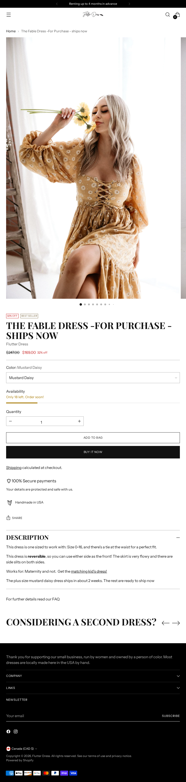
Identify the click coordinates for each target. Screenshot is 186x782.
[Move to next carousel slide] (176, 623)
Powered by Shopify (20, 760)
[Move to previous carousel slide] (165, 623)
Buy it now (93, 452)
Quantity (13, 411)
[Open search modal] (167, 14)
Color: (24, 367)
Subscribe (171, 716)
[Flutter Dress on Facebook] (9, 732)
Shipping (14, 467)
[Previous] (57, 4)
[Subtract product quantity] (79, 421)
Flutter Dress (17, 344)
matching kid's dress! (89, 571)
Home (11, 31)
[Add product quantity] (10, 421)
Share (17, 518)
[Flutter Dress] (93, 14)
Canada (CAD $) (23, 748)
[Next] (129, 4)
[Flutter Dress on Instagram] (16, 732)
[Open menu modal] (8, 14)
